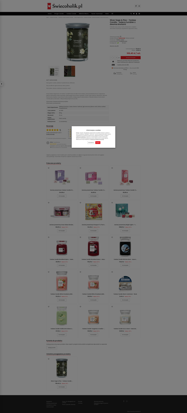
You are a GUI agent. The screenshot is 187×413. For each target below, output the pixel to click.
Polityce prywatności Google (97, 139)
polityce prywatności (81, 136)
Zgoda (98, 142)
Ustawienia (91, 142)
